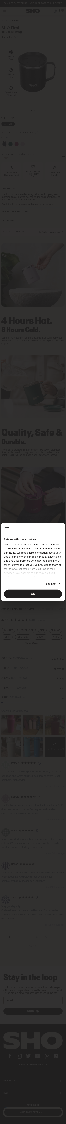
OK (33, 593)
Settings (51, 583)
